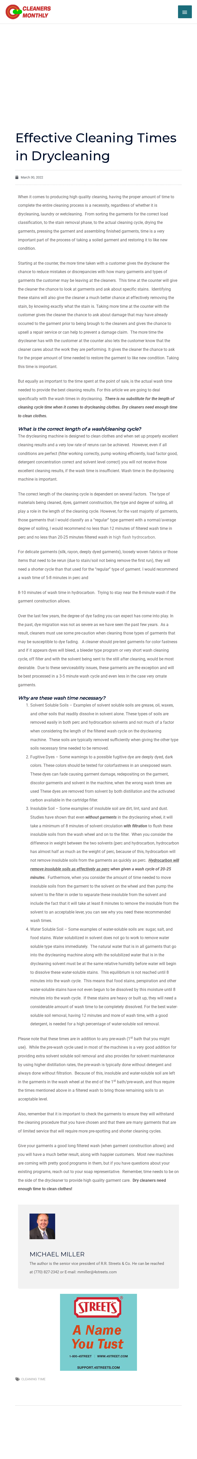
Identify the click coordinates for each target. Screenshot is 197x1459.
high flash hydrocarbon (134, 537)
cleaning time (33, 1379)
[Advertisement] (98, 62)
